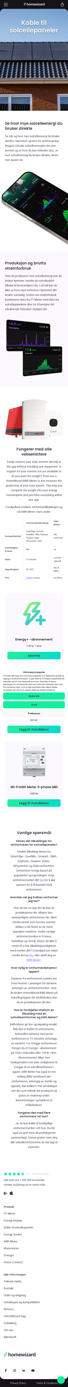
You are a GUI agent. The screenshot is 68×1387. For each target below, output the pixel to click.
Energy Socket (13, 1234)
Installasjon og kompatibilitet (22, 1302)
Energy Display (13, 1220)
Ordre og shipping (15, 1295)
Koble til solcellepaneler (18, 1227)
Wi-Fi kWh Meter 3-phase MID (34, 787)
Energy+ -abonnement (34, 639)
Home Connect (13, 1262)
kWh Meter (33, 960)
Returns (9, 1309)
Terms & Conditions (47, 1383)
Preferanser (34, 713)
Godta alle (34, 696)
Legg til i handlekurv (34, 729)
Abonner (34, 655)
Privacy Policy (18, 1383)
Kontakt (9, 1288)
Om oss (8, 1330)
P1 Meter (9, 1213)
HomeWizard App (15, 1316)
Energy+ (29, 577)
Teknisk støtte (13, 1281)
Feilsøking (10, 1323)
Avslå (34, 704)
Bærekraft (10, 1337)
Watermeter (11, 1248)
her (42, 880)
